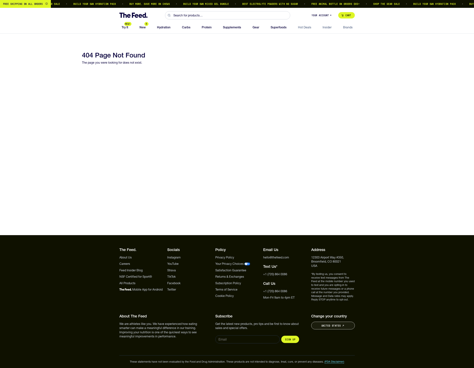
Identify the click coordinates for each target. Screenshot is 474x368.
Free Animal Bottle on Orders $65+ (332, 4)
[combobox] (227, 15)
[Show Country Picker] (46, 4)
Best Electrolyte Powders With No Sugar (266, 4)
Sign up (290, 339)
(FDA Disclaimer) (334, 361)
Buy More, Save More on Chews (146, 4)
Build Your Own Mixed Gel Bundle (202, 4)
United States (331, 325)
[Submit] (169, 15)
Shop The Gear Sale (383, 4)
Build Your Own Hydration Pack (91, 4)
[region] (237, 4)
